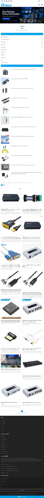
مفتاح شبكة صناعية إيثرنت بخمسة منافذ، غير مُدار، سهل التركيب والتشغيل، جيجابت (23, 126)
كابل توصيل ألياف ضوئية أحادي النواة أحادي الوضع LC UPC (19, 145)
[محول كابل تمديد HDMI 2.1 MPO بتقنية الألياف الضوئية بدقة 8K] (5, 110)
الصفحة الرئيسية (19, 30)
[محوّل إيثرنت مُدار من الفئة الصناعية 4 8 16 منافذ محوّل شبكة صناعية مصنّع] (5, 91)
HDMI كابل (3, 436)
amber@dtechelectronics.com (11, 468)
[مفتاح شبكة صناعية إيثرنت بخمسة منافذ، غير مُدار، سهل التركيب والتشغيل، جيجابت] (5, 130)
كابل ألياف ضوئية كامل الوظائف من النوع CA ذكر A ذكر (19, 98)
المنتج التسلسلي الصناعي (5, 39)
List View (4, 185)
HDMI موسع (3, 437)
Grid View (2, 185)
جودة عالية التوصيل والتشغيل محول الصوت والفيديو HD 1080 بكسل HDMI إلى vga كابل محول (31, 349)
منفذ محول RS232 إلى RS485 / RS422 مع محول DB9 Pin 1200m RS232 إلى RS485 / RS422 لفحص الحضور (32, 210)
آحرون (2, 60)
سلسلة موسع (3, 44)
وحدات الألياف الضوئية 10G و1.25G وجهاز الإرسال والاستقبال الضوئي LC (21, 155)
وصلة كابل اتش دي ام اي (5, 453)
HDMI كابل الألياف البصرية (5, 445)
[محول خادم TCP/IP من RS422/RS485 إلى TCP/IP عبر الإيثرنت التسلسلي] (5, 120)
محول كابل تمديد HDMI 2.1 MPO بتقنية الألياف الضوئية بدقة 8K (20, 107)
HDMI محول (3, 443)
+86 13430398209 (6, 464)
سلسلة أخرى (3, 57)
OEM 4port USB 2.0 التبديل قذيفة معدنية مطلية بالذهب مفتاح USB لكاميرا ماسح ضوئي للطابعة (10, 210)
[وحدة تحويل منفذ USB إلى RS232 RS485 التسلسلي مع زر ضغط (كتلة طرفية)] (5, 139)
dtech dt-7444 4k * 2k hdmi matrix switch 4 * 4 (32, 376)
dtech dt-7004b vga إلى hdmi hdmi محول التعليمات (9, 403)
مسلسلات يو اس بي (4, 62)
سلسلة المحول (3, 47)
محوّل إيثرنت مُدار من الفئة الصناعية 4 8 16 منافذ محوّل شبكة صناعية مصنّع (22, 88)
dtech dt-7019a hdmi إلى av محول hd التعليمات (31, 402)
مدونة (2, 427)
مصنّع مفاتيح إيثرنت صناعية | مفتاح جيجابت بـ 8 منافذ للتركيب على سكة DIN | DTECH (23, 69)
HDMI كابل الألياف (4, 439)
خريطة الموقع (4, 429)
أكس (2, 431)
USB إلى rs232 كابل (5, 451)
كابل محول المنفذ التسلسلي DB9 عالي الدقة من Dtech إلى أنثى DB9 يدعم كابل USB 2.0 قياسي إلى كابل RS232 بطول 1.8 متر (10, 265)
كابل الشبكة (3, 52)
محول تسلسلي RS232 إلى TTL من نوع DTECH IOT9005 (19, 78)
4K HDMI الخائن (4, 447)
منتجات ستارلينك (3, 49)
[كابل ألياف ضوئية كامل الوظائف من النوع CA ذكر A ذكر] (5, 101)
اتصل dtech (3, 423)
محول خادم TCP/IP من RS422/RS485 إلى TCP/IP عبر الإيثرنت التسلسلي (22, 117)
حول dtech (3, 421)
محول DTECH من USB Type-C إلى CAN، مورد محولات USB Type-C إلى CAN (23, 165)
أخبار (2, 425)
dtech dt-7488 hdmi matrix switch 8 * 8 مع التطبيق (11, 369)
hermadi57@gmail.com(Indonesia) (12, 470)
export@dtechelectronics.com (11, 466)
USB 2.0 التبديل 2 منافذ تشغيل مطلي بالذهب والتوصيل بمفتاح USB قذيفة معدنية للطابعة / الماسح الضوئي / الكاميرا (31, 237)
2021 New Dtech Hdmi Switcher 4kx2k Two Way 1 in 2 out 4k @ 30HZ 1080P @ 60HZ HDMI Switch (10, 321)
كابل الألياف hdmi (4, 37)
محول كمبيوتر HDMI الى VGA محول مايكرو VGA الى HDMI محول (31, 265)
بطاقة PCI (2, 55)
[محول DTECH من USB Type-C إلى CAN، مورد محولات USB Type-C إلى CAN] (5, 167)
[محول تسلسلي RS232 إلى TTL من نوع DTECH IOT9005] (5, 82)
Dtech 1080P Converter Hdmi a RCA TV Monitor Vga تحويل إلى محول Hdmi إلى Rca (31, 321)
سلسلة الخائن (3, 42)
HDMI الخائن (3, 441)
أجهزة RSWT (4, 449)
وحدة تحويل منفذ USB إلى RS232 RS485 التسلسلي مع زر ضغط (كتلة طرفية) (22, 136)
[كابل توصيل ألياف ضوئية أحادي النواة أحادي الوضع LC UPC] (5, 149)
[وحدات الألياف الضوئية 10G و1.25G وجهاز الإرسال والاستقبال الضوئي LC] (5, 158)
